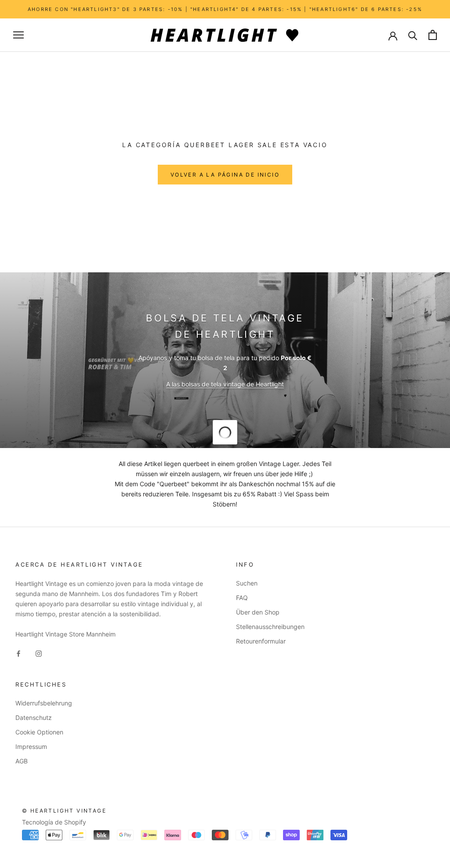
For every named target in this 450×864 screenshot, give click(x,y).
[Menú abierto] (18, 35)
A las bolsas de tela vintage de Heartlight (225, 384)
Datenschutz (33, 717)
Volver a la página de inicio (225, 174)
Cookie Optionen (39, 732)
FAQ (242, 597)
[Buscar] (412, 35)
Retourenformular (261, 641)
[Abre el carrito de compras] (432, 35)
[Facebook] (18, 653)
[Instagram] (39, 653)
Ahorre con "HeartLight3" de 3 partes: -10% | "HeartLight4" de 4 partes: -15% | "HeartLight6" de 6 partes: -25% (225, 9)
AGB (21, 761)
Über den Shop (257, 612)
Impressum (31, 746)
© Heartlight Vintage (64, 810)
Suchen (247, 583)
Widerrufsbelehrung (43, 703)
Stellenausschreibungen (270, 626)
